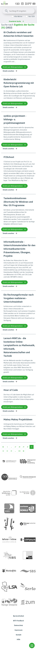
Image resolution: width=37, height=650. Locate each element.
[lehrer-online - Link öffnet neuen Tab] (9, 539)
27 (15, 447)
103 (19, 451)
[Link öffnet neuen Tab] (30, 3)
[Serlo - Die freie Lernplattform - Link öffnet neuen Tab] (28, 586)
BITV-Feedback (18, 621)
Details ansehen (8, 71)
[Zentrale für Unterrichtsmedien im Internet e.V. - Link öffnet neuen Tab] (28, 602)
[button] (32, 645)
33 (7, 451)
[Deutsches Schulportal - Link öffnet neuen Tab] (28, 477)
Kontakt (18, 635)
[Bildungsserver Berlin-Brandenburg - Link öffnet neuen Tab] (28, 461)
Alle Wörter (18, 16)
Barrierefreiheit (18, 616)
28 (19, 447)
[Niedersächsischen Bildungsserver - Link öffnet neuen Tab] (9, 555)
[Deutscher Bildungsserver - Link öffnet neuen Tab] (9, 493)
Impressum (18, 630)
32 (3, 451)
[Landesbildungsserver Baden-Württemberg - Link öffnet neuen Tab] (9, 461)
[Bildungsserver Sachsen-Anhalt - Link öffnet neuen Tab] (9, 586)
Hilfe (18, 639)
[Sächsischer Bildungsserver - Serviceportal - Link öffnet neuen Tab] (28, 571)
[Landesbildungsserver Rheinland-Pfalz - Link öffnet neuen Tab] (9, 571)
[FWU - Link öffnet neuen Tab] (28, 493)
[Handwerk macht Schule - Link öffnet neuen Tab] (28, 508)
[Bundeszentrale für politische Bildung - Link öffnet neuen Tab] (9, 477)
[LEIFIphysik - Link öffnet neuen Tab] (28, 539)
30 (27, 447)
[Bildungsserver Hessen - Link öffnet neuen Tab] (9, 524)
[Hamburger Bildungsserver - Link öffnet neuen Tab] (9, 508)
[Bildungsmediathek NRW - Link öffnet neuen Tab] (28, 524)
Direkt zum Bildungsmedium (13, 67)
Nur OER (32, 16)
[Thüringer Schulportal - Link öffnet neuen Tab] (9, 602)
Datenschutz (18, 625)
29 (23, 447)
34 (11, 451)
